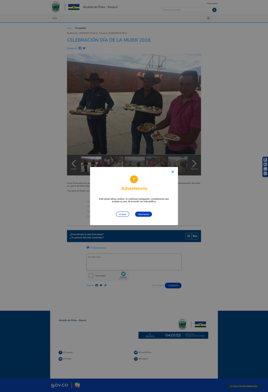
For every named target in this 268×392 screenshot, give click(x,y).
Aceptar (122, 214)
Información (143, 214)
